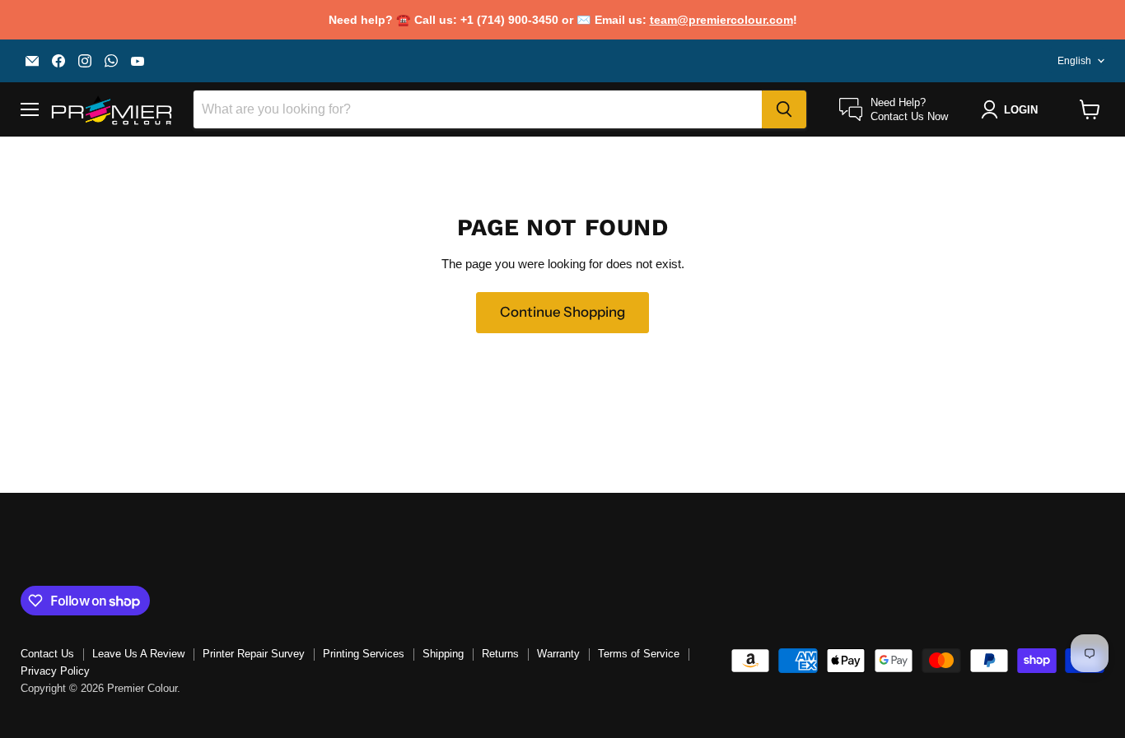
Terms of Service (638, 653)
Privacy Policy (55, 671)
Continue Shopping (562, 312)
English (1074, 61)
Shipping (443, 653)
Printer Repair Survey (254, 653)
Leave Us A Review (138, 653)
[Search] (784, 109)
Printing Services (363, 653)
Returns (500, 653)
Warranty (558, 653)
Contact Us (47, 653)
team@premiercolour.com (721, 19)
